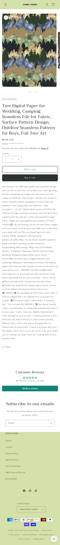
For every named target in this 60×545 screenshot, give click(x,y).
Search (9, 441)
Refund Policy (12, 460)
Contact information (29, 535)
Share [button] (7, 347)
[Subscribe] (51, 423)
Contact (9, 447)
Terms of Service (13, 466)
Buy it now (30, 177)
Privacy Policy (12, 453)
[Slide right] (36, 92)
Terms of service (24, 539)
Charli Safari (19, 530)
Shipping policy (39, 539)
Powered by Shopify (31, 530)
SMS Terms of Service (15, 472)
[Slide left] (24, 92)
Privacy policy (14, 535)
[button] (6, 4)
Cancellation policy (46, 535)
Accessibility (11, 479)
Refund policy (47, 530)
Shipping (5, 143)
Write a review (30, 388)
